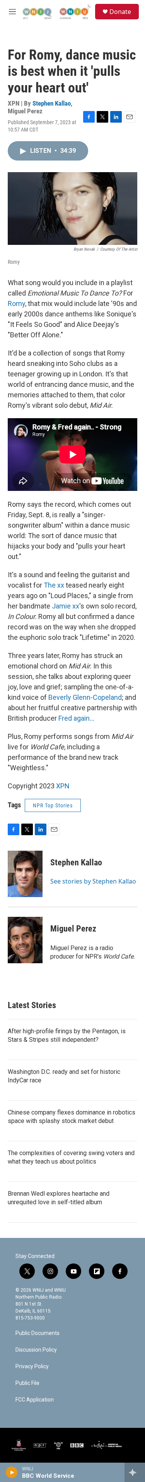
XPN (63, 786)
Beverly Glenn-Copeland (85, 697)
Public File (27, 1383)
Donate (120, 11)
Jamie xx (65, 606)
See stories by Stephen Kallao (93, 881)
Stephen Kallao (51, 103)
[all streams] (135, 1472)
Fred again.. (75, 718)
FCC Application (34, 1400)
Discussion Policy (36, 1350)
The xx (54, 585)
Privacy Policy (32, 1366)
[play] (12, 1472)
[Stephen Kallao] (25, 874)
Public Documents (37, 1333)
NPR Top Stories (53, 805)
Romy (16, 303)
